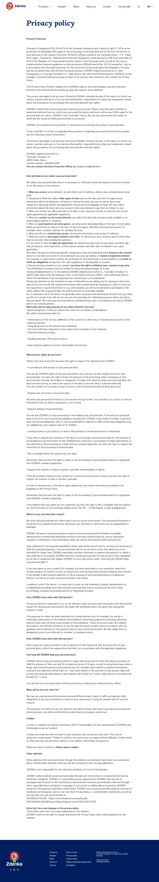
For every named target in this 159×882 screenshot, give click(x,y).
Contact (53, 865)
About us (53, 862)
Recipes (53, 856)
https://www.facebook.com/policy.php (68, 798)
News (52, 859)
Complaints (70, 865)
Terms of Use (71, 852)
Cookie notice (71, 859)
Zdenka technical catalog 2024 (78, 862)
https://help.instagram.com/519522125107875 (72, 801)
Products (53, 852)
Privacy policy (71, 856)
